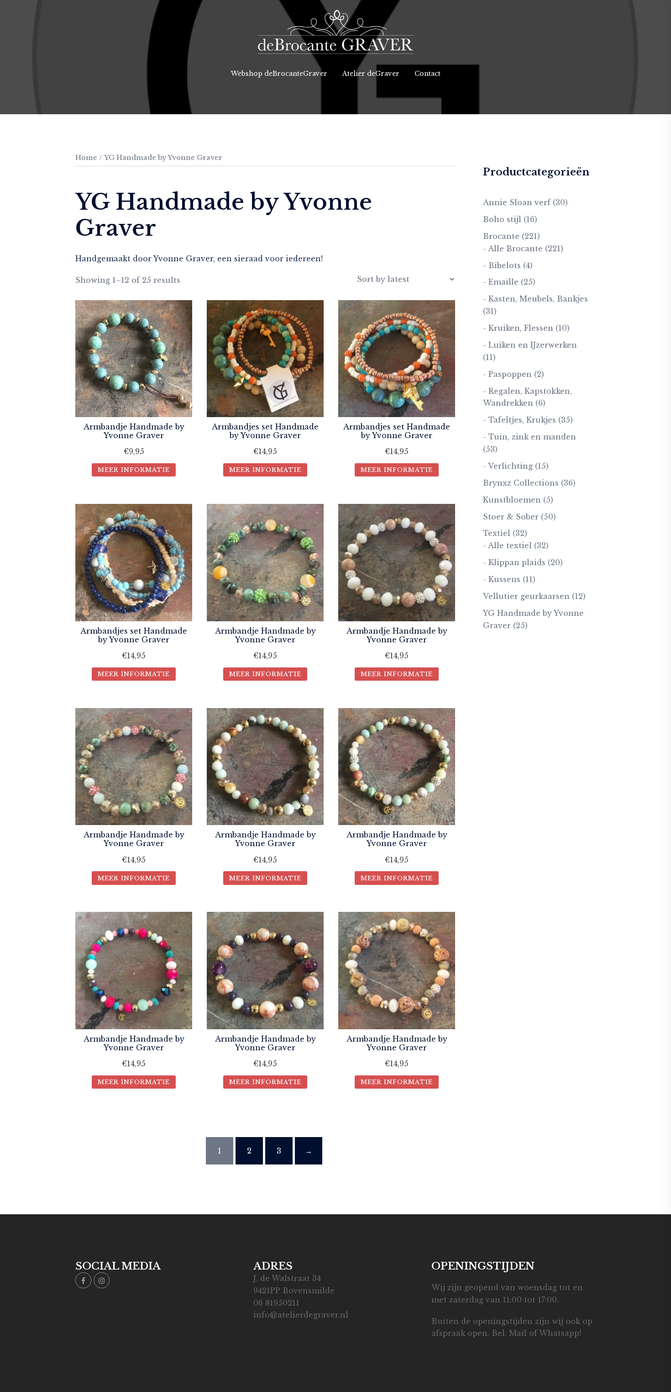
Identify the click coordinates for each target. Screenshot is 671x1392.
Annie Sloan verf (516, 202)
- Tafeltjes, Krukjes (519, 419)
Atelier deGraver (370, 73)
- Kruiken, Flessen (518, 328)
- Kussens (501, 579)
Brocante (501, 236)
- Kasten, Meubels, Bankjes (535, 298)
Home (86, 157)
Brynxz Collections (521, 482)
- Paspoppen (507, 374)
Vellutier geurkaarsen (526, 596)
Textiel (496, 533)
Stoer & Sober (511, 516)
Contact (427, 73)
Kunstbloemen (512, 499)
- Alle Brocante (513, 248)
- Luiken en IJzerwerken (530, 344)
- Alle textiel (507, 545)
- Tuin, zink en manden (529, 436)
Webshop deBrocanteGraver (279, 73)
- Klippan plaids (514, 562)
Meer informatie (134, 470)
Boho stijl (502, 219)
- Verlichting (508, 466)
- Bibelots (502, 265)
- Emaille (501, 281)
